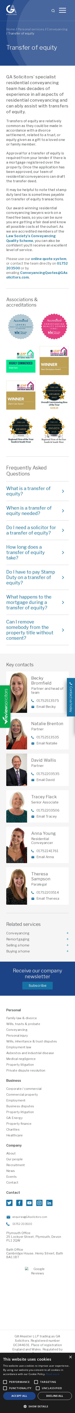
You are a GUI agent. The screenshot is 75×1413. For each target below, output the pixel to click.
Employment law (18, 1047)
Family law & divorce (21, 1018)
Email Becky (46, 707)
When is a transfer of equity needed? (29, 510)
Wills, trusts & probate (23, 1024)
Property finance (18, 1124)
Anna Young (43, 833)
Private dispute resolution (25, 1070)
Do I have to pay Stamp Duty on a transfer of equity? (30, 577)
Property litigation (20, 1065)
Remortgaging (18, 939)
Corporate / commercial (24, 1089)
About (11, 1153)
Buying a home (18, 951)
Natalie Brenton (47, 723)
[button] (37, 1406)
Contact (12, 1182)
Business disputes (20, 1106)
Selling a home (18, 945)
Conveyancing (57, 29)
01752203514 (47, 892)
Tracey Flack (44, 796)
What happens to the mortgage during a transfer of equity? (28, 602)
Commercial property (22, 1094)
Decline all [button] (54, 1396)
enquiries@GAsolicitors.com (29, 1216)
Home (10, 29)
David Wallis (43, 760)
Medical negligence (21, 1059)
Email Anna (45, 857)
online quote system (48, 259)
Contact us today (71, 699)
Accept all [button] (19, 1396)
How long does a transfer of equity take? (25, 552)
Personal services (31, 29)
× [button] (70, 1357)
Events (11, 1177)
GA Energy (14, 1118)
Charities (13, 1129)
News (10, 1171)
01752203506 (47, 810)
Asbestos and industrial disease (30, 1053)
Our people (14, 1159)
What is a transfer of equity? (28, 491)
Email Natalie (46, 743)
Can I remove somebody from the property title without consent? (29, 630)
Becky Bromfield (41, 681)
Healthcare (14, 1135)
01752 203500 (22, 1224)
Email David (45, 780)
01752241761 (47, 851)
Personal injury (17, 1035)
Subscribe (38, 985)
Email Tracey (46, 816)
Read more (53, 1374)
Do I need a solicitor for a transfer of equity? (31, 530)
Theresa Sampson (40, 876)
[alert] (37, 1383)
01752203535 (47, 774)
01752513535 (47, 737)
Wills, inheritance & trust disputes (31, 1041)
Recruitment (15, 1165)
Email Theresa (47, 899)
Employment (16, 1100)
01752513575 (47, 701)
